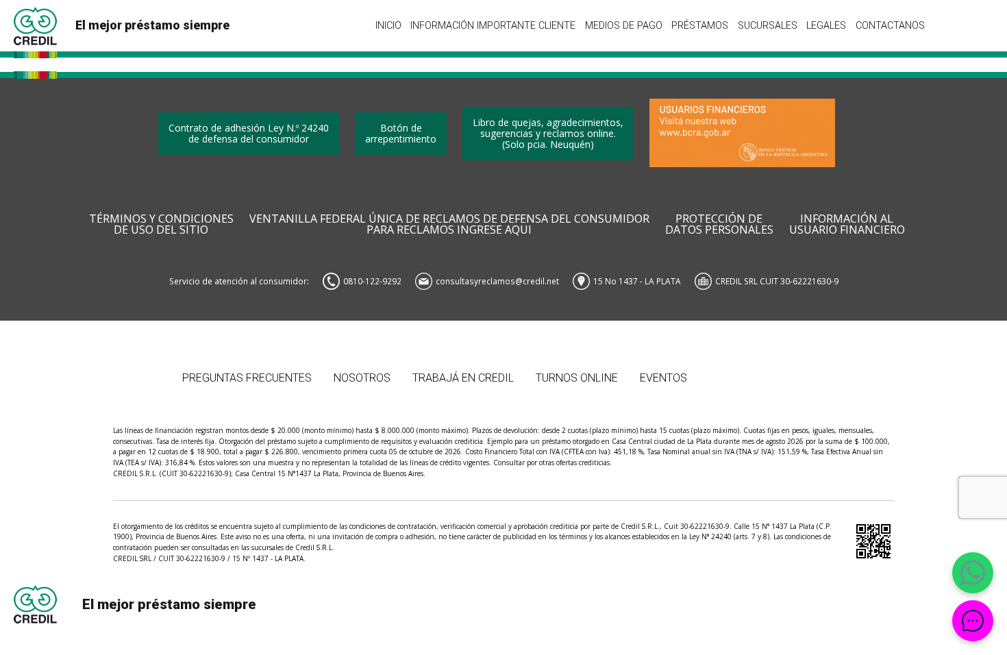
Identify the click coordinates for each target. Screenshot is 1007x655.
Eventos (663, 377)
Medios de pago (623, 25)
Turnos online (577, 377)
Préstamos (699, 25)
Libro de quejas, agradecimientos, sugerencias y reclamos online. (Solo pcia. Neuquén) (548, 133)
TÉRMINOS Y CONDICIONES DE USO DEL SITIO (161, 225)
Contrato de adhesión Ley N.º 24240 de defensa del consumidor (249, 133)
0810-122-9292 (372, 280)
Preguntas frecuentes (247, 377)
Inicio (388, 25)
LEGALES (826, 25)
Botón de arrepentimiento (400, 133)
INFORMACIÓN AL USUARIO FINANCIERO (847, 225)
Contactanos (890, 25)
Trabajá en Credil (463, 377)
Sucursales (767, 25)
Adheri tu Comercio (767, 363)
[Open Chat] (972, 620)
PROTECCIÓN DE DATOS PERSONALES (719, 225)
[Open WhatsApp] (972, 572)
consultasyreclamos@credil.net (497, 280)
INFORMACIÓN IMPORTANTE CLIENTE (492, 25)
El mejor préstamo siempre (152, 25)
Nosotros (362, 377)
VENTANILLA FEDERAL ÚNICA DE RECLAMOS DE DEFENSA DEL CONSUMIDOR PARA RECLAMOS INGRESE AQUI (449, 225)
